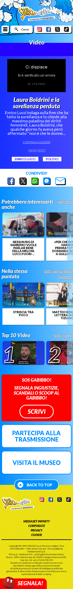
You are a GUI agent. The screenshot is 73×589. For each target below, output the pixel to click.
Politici (52, 159)
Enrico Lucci (25, 159)
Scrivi (36, 411)
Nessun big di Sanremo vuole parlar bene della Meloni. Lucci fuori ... (23, 247)
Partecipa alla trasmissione (36, 436)
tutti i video (63, 335)
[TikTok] (66, 29)
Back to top (39, 485)
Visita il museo (37, 462)
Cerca (25, 29)
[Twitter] (57, 29)
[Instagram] (39, 29)
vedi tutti (64, 201)
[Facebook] (48, 29)
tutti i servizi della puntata (58, 274)
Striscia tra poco (23, 314)
